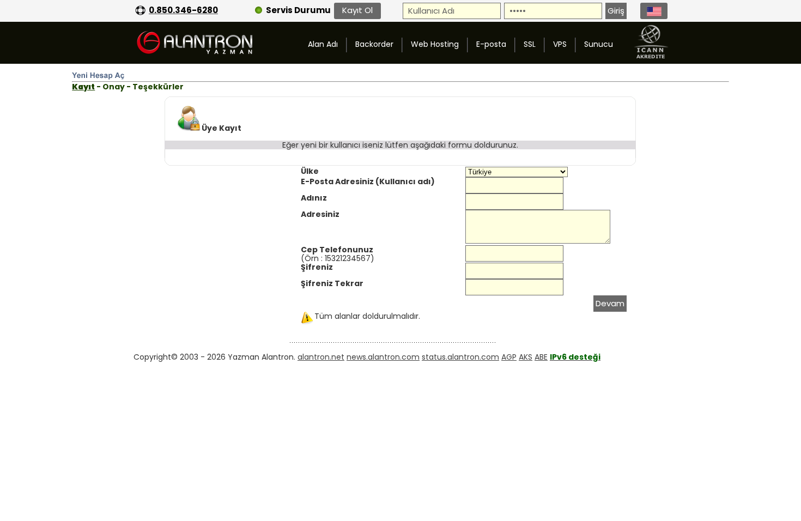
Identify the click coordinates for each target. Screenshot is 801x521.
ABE (541, 357)
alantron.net (321, 357)
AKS (525, 357)
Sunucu (598, 44)
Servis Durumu (298, 10)
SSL (530, 44)
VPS (560, 44)
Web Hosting (435, 44)
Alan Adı (323, 44)
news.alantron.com (383, 357)
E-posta (491, 44)
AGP (509, 357)
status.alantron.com (460, 357)
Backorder (374, 44)
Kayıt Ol (357, 10)
